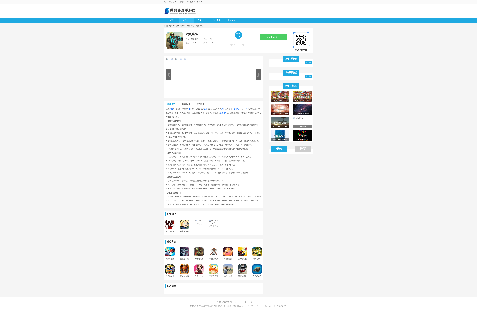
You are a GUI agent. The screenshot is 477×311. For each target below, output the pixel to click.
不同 (246, 109)
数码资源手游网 (173, 26)
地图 (223, 109)
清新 (221, 113)
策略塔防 (190, 26)
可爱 (225, 113)
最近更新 (232, 20)
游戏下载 (186, 20)
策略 (206, 109)
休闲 (190, 109)
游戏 (183, 26)
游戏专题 (216, 20)
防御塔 (236, 109)
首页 (171, 20)
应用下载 (201, 20)
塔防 (171, 109)
